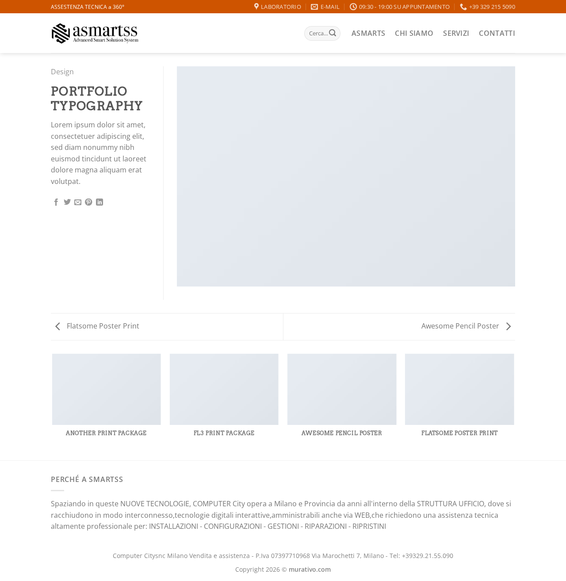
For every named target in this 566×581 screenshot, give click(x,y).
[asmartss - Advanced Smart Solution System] (95, 33)
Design (62, 71)
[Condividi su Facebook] (56, 202)
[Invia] (332, 33)
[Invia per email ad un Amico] (77, 202)
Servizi (456, 33)
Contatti (497, 33)
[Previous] (52, 406)
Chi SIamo (414, 33)
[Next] (513, 406)
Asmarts (368, 33)
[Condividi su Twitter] (67, 202)
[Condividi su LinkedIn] (99, 202)
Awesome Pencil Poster (461, 326)
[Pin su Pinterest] (88, 202)
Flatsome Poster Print (102, 326)
